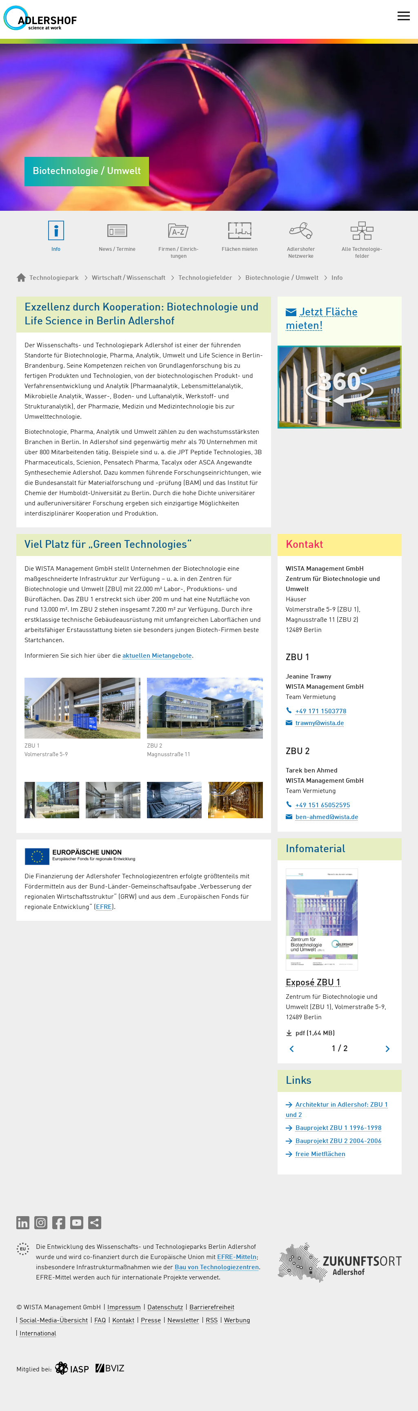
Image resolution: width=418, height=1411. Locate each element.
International (38, 1334)
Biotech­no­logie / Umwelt (281, 278)
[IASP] (72, 1370)
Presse (151, 1320)
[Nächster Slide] (387, 1049)
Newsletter (183, 1320)
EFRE (104, 907)
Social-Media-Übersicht (54, 1320)
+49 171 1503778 (321, 711)
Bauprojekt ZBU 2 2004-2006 (339, 1141)
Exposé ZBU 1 (313, 982)
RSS (212, 1320)
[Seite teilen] (95, 1223)
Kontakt (123, 1320)
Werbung (237, 1320)
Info (337, 278)
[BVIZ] (110, 1370)
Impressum (124, 1307)
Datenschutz (165, 1307)
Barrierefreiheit (211, 1307)
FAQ (100, 1320)
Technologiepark (54, 278)
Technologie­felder (205, 278)
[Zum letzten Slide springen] (292, 1049)
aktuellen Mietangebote (157, 656)
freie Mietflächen (320, 1154)
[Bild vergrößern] (82, 708)
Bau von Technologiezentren (217, 1267)
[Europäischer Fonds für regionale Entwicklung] (82, 856)
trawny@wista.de (320, 723)
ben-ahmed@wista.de (327, 817)
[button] (23, 1223)
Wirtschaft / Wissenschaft (128, 278)
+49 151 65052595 (323, 805)
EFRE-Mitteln (236, 1257)
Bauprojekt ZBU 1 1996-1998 (339, 1128)
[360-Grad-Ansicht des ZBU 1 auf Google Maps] (340, 387)
